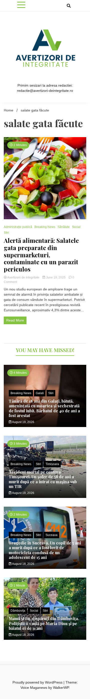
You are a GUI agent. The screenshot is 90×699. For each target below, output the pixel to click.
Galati (40, 393)
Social (76, 227)
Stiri (6, 232)
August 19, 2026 (23, 422)
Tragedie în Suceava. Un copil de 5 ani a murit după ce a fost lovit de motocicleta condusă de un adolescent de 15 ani (45, 550)
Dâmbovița (17, 610)
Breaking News (44, 227)
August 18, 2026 (23, 564)
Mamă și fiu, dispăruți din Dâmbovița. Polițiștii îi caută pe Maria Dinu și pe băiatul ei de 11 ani (44, 623)
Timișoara (52, 464)
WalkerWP (61, 688)
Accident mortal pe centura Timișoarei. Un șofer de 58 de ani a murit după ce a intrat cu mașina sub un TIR (43, 479)
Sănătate (64, 227)
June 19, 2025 (55, 277)
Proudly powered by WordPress (38, 682)
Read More (15, 320)
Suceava (52, 535)
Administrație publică (18, 227)
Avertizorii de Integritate (23, 277)
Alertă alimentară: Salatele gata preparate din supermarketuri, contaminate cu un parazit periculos (41, 255)
